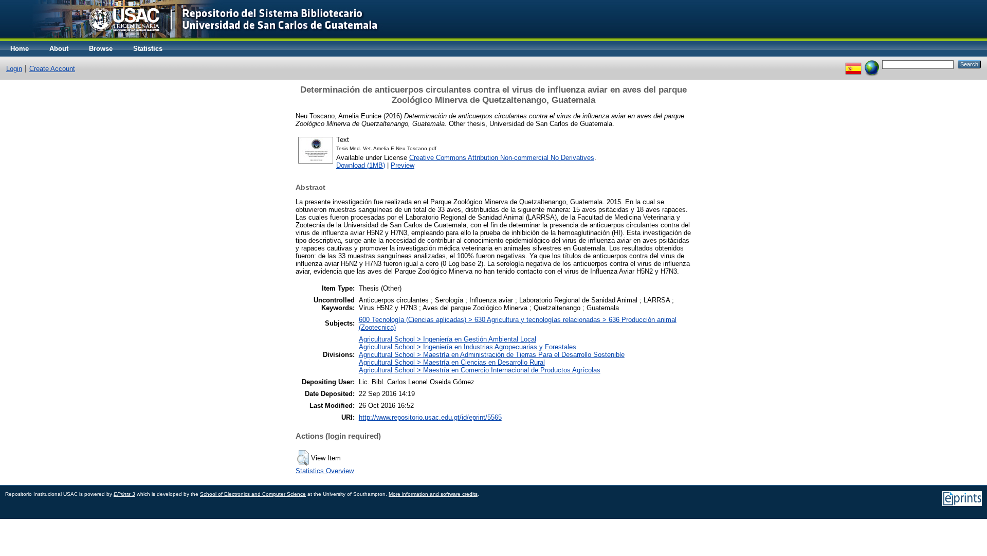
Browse (101, 48)
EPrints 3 (124, 494)
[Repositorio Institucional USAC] (198, 39)
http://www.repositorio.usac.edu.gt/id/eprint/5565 (430, 417)
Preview (402, 165)
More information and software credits (433, 494)
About (58, 48)
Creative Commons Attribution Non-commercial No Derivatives (501, 158)
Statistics (147, 48)
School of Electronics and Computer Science (253, 494)
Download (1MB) (360, 165)
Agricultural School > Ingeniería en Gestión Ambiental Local (447, 339)
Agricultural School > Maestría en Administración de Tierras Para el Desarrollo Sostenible (492, 354)
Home (19, 48)
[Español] (853, 64)
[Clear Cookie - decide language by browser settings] (872, 64)
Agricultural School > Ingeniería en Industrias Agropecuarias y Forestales (467, 347)
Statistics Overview (325, 471)
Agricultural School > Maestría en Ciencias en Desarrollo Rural (452, 362)
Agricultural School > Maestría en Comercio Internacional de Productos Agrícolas (479, 370)
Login (14, 69)
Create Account (52, 69)
